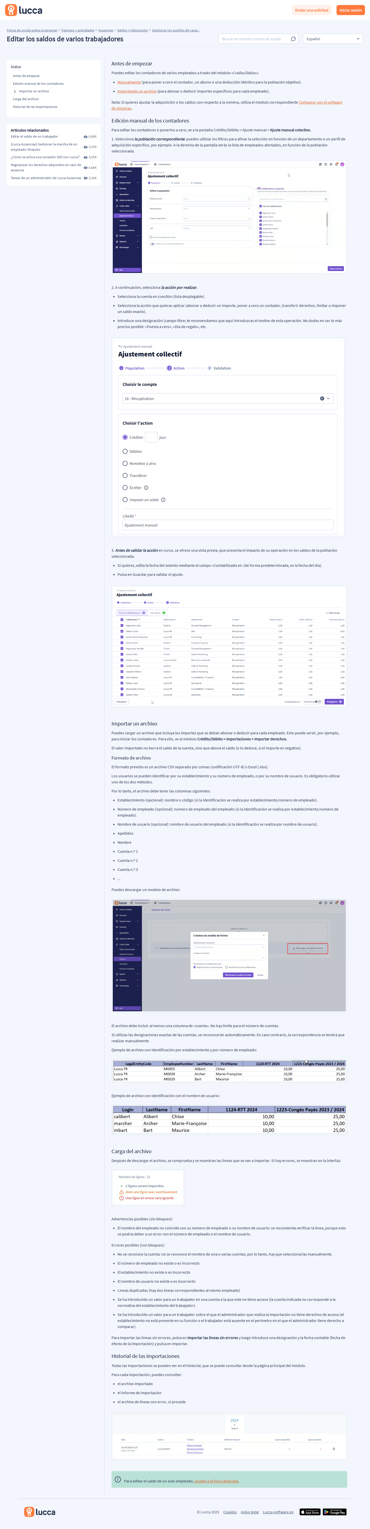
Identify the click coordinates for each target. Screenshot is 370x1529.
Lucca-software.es (278, 1511)
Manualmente (129, 82)
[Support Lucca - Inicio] (23, 10)
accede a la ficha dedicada (216, 1480)
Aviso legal (250, 1511)
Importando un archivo (137, 91)
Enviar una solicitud (311, 10)
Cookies (230, 1511)
